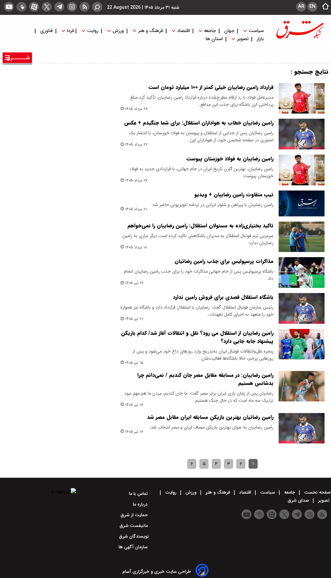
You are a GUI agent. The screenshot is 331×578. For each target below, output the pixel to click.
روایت (93, 31)
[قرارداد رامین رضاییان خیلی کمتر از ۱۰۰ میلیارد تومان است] (302, 98)
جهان (229, 31)
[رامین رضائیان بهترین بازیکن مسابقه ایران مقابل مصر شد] (302, 428)
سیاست (256, 31)
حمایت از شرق (135, 514)
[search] (97, 7)
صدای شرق (299, 500)
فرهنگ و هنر (150, 31)
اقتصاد (183, 31)
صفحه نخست (317, 492)
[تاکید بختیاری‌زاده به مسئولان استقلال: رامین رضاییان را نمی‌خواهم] (302, 237)
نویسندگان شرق (134, 536)
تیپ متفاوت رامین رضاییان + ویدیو (233, 195)
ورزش (118, 31)
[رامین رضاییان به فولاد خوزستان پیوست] (302, 170)
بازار (260, 39)
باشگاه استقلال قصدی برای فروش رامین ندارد (223, 297)
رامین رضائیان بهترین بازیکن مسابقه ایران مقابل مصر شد (210, 417)
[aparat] (34, 7)
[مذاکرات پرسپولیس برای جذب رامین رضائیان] (302, 272)
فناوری (46, 31)
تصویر (243, 39)
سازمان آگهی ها (134, 547)
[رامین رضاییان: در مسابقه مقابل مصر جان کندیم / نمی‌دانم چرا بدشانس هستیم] (302, 386)
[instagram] (72, 7)
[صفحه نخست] (323, 7)
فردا (70, 31)
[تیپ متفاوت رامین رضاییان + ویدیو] (302, 203)
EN (312, 6)
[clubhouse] (21, 7)
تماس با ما (139, 493)
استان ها (215, 39)
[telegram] (59, 7)
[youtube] (9, 7)
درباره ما (141, 504)
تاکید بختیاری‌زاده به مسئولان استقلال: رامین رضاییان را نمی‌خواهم (200, 226)
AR (301, 6)
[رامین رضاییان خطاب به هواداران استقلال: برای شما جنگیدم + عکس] (302, 134)
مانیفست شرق (134, 525)
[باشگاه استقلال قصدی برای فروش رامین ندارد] (302, 308)
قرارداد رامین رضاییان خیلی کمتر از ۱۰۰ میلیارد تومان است (211, 87)
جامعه (210, 31)
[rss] (85, 7)
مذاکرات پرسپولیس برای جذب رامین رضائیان (224, 261)
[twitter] (47, 7)
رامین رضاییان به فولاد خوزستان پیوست (230, 159)
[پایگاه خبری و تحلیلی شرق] (299, 38)
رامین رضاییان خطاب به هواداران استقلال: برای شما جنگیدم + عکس (198, 123)
